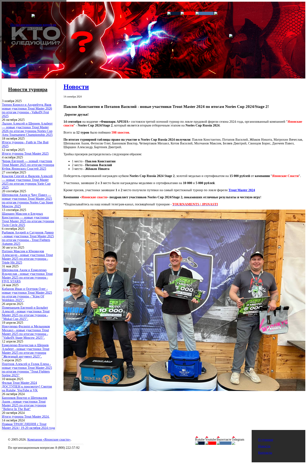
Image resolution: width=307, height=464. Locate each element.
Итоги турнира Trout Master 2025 (25, 153)
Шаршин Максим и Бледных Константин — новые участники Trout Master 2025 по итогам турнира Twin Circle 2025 (28, 219)
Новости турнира (27, 89)
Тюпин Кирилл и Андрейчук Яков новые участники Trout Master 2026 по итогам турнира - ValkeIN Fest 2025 (27, 110)
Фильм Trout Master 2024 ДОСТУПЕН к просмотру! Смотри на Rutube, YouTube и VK (27, 386)
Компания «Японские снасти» (49, 439)
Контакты (265, 452)
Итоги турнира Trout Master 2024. (25, 416)
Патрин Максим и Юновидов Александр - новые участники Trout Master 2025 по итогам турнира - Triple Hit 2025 (27, 256)
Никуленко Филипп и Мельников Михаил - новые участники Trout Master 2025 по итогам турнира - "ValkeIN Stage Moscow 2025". (26, 332)
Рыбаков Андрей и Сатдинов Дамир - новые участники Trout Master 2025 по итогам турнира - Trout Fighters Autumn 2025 (28, 238)
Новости (76, 86)
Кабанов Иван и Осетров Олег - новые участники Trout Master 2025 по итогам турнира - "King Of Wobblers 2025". (27, 294)
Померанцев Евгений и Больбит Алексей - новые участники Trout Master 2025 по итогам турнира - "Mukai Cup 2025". (25, 313)
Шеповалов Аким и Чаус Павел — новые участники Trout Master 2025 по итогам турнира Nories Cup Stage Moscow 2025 (27, 200)
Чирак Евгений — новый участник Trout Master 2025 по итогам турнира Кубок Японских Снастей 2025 (28, 164)
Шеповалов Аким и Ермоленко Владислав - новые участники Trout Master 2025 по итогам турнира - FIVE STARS (27, 275)
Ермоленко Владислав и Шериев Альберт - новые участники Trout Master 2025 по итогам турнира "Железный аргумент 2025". (25, 350)
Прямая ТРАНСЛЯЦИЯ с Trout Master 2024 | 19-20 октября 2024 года (28, 426)
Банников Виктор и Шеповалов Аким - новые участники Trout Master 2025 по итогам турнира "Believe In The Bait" (24, 403)
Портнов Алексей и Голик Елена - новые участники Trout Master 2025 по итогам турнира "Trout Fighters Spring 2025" (27, 369)
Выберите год (10, 41)
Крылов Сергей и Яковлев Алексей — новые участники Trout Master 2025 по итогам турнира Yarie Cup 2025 (27, 181)
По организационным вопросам (33, 25)
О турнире (265, 439)
